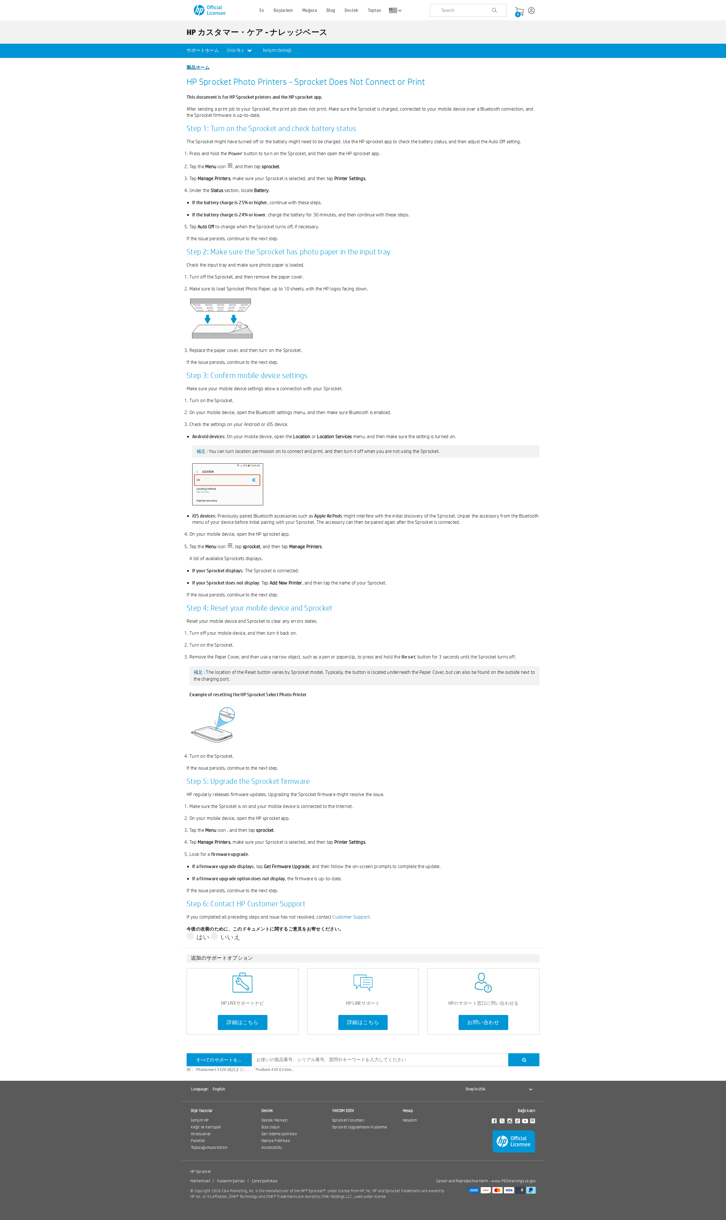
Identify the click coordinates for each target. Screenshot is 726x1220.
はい (203, 937)
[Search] (523, 1059)
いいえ (230, 937)
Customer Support (351, 917)
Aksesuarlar (201, 1133)
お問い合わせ (483, 1022)
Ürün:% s (235, 50)
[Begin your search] (494, 10)
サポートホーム (203, 50)
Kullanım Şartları (231, 1180)
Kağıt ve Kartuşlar (206, 1127)
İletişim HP (200, 1120)
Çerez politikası (265, 1180)
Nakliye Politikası (275, 1140)
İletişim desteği (277, 50)
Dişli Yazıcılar (202, 1110)
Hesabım (410, 1120)
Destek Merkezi (274, 1120)
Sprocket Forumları (348, 1120)
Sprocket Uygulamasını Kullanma (359, 1127)
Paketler (198, 1140)
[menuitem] (203, 50)
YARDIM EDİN (343, 1110)
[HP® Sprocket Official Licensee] (210, 10)
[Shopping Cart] (519, 11)
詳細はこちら (243, 1022)
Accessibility (271, 1147)
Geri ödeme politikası (279, 1133)
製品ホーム (198, 67)
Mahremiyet (200, 1180)
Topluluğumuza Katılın (209, 1147)
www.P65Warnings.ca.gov (513, 1180)
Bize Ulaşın (270, 1127)
